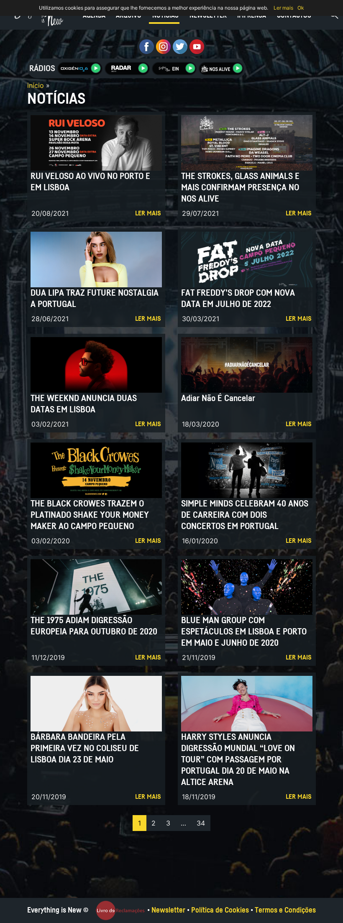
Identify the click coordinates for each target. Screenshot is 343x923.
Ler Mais (148, 213)
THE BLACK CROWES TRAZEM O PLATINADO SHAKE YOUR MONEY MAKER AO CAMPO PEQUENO (90, 515)
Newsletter (208, 15)
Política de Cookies (220, 910)
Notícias (165, 15)
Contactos (294, 15)
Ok (300, 8)
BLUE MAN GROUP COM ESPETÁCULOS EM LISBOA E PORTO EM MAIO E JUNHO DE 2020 (244, 631)
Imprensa (251, 15)
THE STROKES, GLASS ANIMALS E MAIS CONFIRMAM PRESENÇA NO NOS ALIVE (240, 187)
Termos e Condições (285, 910)
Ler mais (283, 8)
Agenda (94, 15)
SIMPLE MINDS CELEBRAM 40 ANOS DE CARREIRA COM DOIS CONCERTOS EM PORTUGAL (244, 515)
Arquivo (128, 15)
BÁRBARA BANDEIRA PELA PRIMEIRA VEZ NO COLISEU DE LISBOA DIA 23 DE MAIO (85, 748)
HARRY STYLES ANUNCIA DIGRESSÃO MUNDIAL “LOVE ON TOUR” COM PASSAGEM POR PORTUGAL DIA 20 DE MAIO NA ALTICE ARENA (238, 760)
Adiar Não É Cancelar (218, 398)
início (35, 85)
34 (201, 823)
